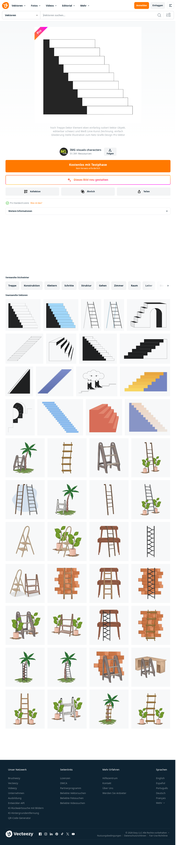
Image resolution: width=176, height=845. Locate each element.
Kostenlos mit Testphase (87, 166)
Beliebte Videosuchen (72, 803)
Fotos (34, 5)
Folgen (108, 153)
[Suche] (157, 15)
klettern (52, 285)
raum (134, 285)
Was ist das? (36, 203)
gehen (103, 285)
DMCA (63, 783)
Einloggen (155, 5)
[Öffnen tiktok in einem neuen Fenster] (62, 833)
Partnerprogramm (70, 788)
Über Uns (107, 788)
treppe (12, 285)
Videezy (12, 788)
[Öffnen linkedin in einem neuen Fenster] (51, 833)
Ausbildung (14, 798)
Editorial (67, 5)
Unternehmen (16, 793)
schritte (69, 285)
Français (158, 798)
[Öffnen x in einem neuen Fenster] (67, 833)
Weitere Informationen (20, 211)
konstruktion (32, 285)
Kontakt (106, 783)
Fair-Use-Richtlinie (156, 835)
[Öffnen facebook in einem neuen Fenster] (40, 833)
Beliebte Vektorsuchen (73, 793)
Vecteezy (13, 783)
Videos (50, 5)
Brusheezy (14, 778)
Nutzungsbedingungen (107, 835)
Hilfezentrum (109, 778)
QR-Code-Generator (19, 818)
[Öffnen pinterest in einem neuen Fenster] (56, 833)
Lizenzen (65, 778)
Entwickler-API (16, 803)
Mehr (83, 5)
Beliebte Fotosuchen (71, 798)
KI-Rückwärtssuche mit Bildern (25, 808)
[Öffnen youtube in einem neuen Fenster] (73, 833)
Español (158, 783)
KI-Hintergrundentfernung (23, 813)
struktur (86, 285)
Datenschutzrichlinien (133, 835)
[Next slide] (162, 285)
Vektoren (17, 5)
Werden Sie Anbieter (114, 793)
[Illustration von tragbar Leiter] (25, 457)
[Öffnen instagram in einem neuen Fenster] (45, 833)
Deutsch (158, 793)
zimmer (118, 285)
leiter (148, 285)
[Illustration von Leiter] (67, 457)
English (158, 778)
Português (160, 788)
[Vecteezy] (5, 5)
